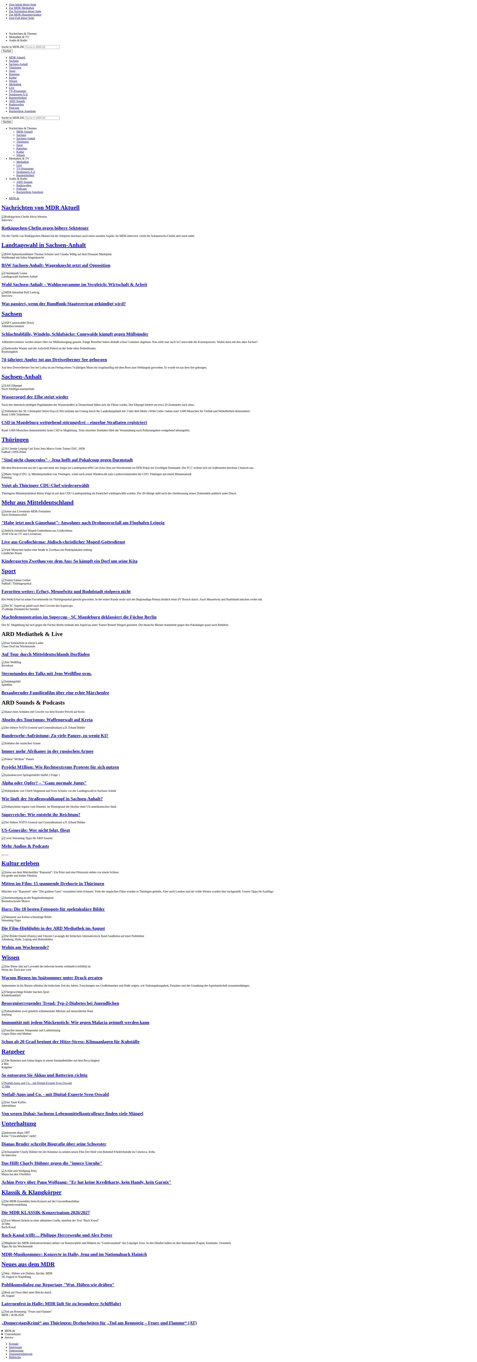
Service (9, 1337)
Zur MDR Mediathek (21, 8)
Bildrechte (15, 1357)
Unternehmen (13, 1334)
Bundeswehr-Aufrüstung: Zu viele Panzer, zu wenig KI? (54, 735)
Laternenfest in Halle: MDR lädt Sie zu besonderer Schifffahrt (61, 1303)
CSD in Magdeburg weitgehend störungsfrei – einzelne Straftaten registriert (74, 422)
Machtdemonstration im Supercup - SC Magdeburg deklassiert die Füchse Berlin (79, 617)
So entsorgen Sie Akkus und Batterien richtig (44, 1075)
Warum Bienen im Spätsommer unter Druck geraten (51, 977)
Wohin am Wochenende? (25, 947)
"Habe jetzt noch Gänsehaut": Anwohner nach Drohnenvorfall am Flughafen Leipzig (83, 522)
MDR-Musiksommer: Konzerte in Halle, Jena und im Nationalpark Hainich (74, 1254)
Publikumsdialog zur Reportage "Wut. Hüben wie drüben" (57, 1284)
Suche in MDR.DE (12, 46)
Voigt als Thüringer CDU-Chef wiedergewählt (45, 485)
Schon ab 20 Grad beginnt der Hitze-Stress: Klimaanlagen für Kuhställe (70, 1041)
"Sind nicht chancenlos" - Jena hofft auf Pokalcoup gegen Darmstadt (67, 459)
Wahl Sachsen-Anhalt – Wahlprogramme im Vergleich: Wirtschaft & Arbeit (74, 284)
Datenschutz (16, 1350)
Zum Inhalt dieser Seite (22, 4)
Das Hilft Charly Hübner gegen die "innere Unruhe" (51, 1163)
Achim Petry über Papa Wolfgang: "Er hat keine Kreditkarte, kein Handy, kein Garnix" (86, 1182)
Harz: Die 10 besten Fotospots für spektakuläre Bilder (53, 909)
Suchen (7, 51)
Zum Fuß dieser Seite (21, 18)
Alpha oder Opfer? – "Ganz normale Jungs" (44, 782)
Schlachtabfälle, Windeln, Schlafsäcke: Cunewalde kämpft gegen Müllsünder (75, 334)
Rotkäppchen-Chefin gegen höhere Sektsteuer (45, 228)
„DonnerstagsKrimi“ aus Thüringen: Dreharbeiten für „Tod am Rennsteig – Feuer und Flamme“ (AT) (99, 1322)
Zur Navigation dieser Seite (25, 11)
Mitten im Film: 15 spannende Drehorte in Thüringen (52, 883)
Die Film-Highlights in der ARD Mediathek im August (53, 928)
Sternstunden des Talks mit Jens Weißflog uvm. (46, 673)
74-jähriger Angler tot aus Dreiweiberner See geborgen (54, 359)
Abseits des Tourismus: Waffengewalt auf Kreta (47, 719)
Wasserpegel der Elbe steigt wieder (35, 396)
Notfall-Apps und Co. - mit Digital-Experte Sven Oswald (55, 1094)
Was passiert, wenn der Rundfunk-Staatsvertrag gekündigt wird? (63, 303)
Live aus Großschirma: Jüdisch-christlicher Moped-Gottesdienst (63, 541)
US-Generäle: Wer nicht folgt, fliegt (35, 830)
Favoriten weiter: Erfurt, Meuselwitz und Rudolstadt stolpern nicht (66, 591)
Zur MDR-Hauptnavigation (25, 14)
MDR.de (14, 198)
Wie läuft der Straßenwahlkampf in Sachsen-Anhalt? (52, 798)
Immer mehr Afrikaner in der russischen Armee (47, 751)
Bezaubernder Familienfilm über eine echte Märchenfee (55, 692)
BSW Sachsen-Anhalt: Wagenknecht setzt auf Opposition (55, 265)
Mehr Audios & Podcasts (25, 846)
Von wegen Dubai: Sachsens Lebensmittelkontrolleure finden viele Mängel (72, 1113)
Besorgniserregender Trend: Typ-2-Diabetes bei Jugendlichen (60, 1003)
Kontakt (13, 1343)
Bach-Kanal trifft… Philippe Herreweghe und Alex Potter (57, 1235)
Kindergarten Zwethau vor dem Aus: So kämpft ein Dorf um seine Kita (69, 561)
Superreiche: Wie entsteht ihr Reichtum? (40, 814)
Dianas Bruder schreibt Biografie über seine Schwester (53, 1143)
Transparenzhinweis (20, 1353)
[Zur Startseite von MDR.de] (9, 27)
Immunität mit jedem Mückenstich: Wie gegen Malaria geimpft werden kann (75, 1022)
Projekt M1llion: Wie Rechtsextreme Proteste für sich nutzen (60, 767)
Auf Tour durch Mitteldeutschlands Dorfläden (45, 654)
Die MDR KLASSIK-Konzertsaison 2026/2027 (45, 1212)
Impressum (15, 1347)
